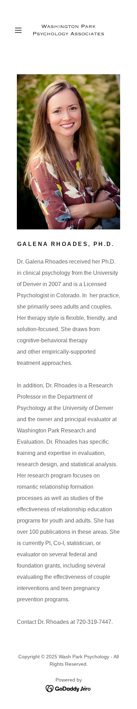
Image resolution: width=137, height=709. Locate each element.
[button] (19, 30)
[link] (68, 30)
